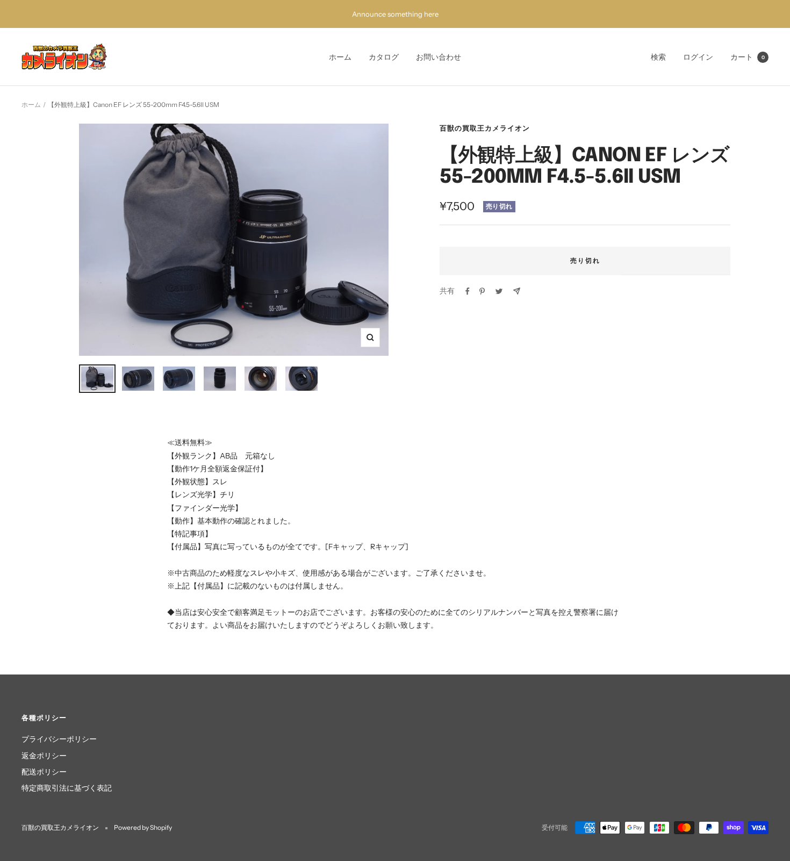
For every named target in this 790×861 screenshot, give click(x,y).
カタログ (384, 57)
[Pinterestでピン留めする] (482, 291)
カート (747, 57)
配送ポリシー (44, 772)
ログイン (698, 57)
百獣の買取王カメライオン (485, 128)
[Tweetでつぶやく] (499, 291)
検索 (658, 57)
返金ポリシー (44, 755)
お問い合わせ (438, 57)
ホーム (340, 57)
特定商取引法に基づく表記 (66, 788)
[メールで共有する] (516, 291)
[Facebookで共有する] (467, 291)
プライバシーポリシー (59, 739)
